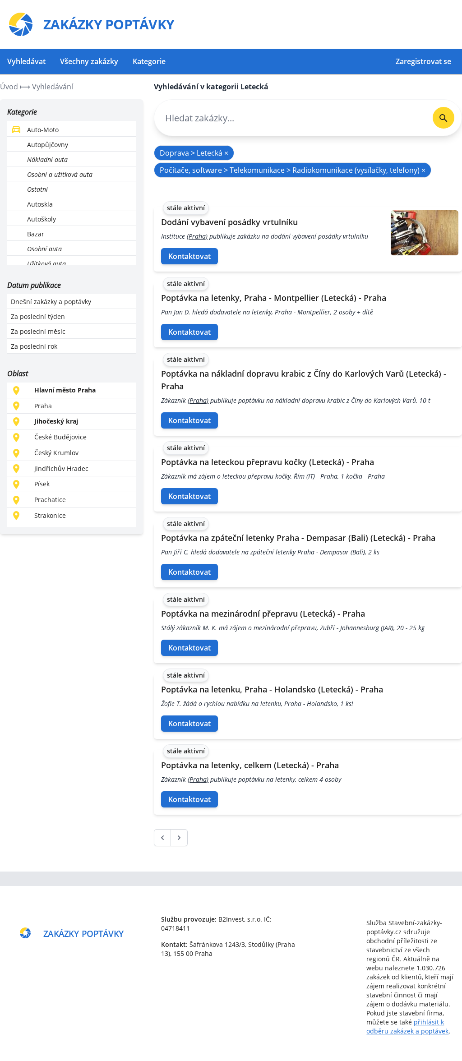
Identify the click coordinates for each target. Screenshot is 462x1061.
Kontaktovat (189, 256)
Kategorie (149, 61)
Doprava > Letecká (194, 153)
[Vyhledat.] (443, 118)
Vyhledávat (26, 61)
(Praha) (197, 236)
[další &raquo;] (179, 837)
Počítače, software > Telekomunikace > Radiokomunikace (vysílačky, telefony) (292, 170)
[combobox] (289, 118)
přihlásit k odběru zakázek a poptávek (407, 1026)
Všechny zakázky (89, 61)
